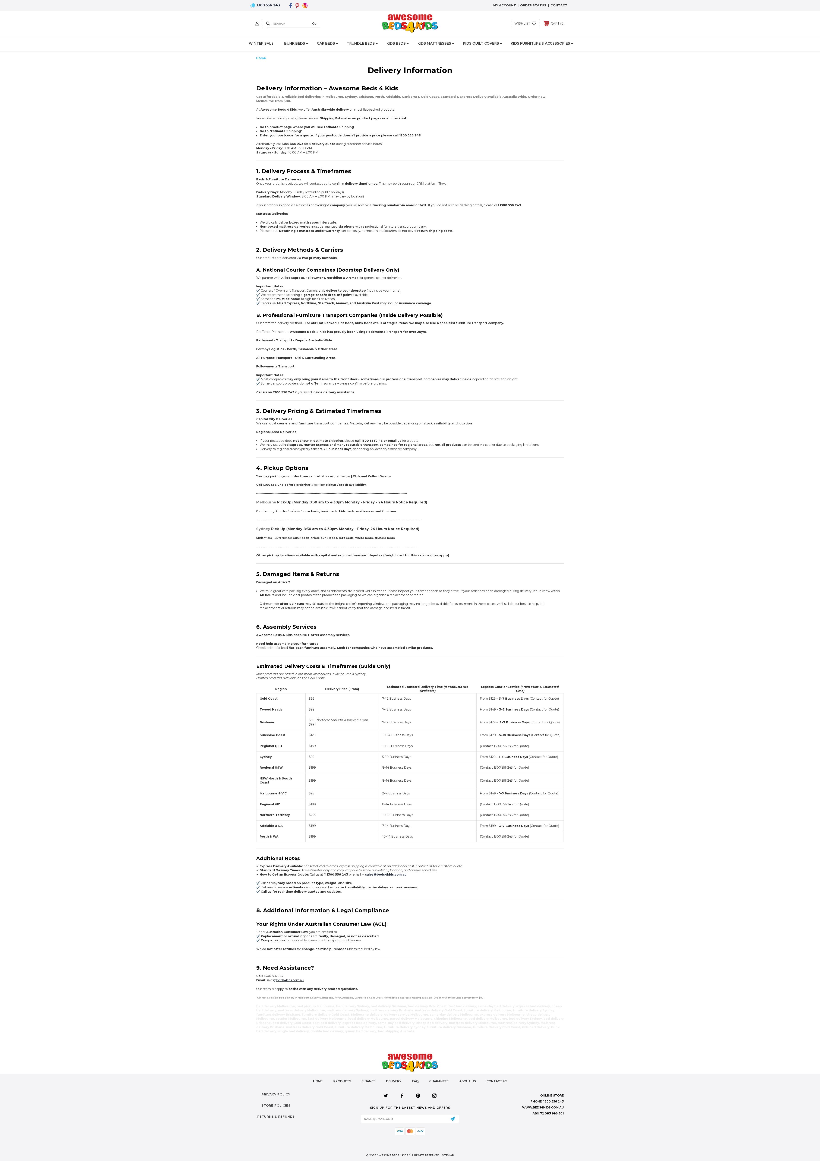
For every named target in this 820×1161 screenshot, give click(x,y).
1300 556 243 (268, 5)
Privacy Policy (276, 1094)
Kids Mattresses (434, 43)
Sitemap (448, 1155)
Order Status (533, 5)
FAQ (415, 1081)
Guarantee (439, 1081)
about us (467, 1081)
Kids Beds (396, 43)
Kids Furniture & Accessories (540, 43)
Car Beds (326, 43)
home (318, 1081)
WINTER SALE (261, 43)
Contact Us (496, 1081)
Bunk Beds (294, 43)
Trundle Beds (361, 43)
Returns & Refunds (276, 1117)
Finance (368, 1081)
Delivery (393, 1081)
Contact (559, 5)
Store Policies (276, 1105)
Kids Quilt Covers (481, 43)
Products (342, 1081)
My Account (504, 5)
